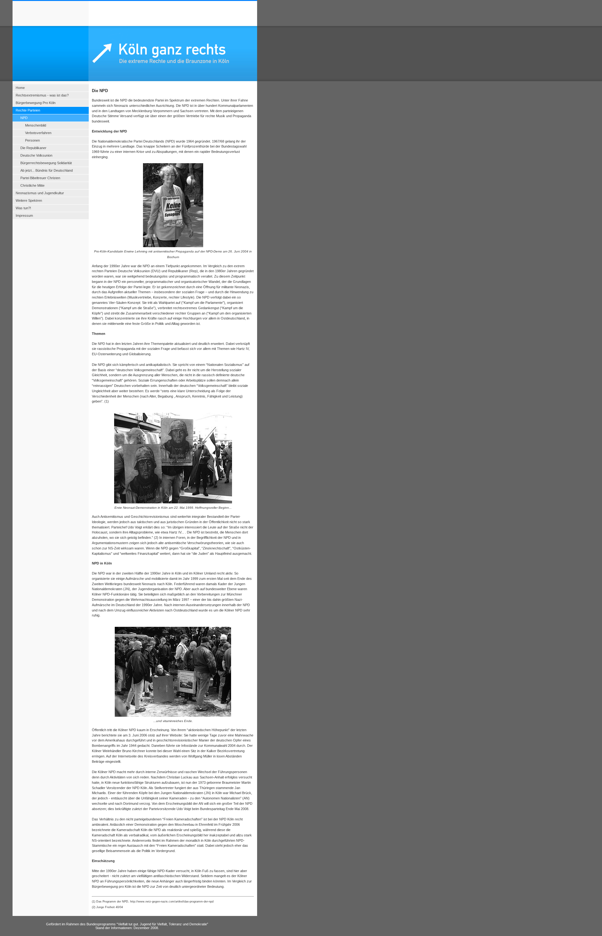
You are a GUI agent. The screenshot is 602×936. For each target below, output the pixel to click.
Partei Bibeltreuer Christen (40, 178)
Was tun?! (23, 208)
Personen (32, 140)
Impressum (24, 215)
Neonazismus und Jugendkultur (40, 193)
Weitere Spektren (29, 200)
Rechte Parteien (28, 110)
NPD (24, 118)
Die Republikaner (33, 148)
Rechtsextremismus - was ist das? (42, 95)
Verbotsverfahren (38, 133)
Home (20, 88)
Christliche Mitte (32, 185)
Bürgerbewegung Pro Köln (35, 103)
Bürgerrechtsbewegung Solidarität (46, 163)
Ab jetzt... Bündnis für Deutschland (46, 170)
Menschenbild (35, 125)
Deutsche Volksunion (36, 155)
